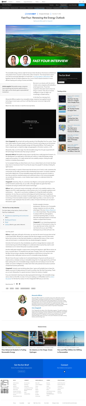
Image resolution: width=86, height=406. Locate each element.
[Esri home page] (4, 2)
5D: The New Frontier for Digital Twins (73, 109)
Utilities (7, 225)
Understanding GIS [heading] (39, 380)
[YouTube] (7, 392)
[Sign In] (83, 1)
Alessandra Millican (39, 21)
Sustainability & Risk (57, 8)
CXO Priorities (23, 8)
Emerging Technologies (39, 8)
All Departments (5, 8)
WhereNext (30, 14)
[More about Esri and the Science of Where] (4, 384)
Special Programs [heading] (61, 380)
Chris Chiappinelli (48, 21)
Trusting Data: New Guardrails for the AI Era (73, 120)
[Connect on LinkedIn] (19, 285)
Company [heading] (48, 380)
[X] (5, 390)
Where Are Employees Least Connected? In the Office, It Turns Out (74, 149)
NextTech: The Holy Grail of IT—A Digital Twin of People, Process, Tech (74, 100)
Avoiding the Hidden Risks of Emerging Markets (73, 139)
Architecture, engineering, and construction (17, 216)
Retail (6, 222)
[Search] (79, 1)
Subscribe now (61, 82)
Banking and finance (10, 220)
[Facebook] (2, 390)
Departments (63, 5)
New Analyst (49, 8)
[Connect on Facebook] (17, 285)
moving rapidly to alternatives (42, 77)
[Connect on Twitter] (14, 285)
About (57, 5)
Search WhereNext (73, 5)
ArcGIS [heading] (14, 380)
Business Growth (14, 8)
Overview (51, 5)
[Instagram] (5, 392)
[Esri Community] (2, 392)
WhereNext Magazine (6, 5)
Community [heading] (26, 380)
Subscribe (81, 5)
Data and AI (30, 8)
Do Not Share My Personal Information (70, 403)
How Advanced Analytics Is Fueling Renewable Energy (14, 351)
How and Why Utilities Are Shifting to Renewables (69, 351)
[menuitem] (17, 383)
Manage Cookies (55, 403)
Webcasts (66, 8)
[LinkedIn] (7, 390)
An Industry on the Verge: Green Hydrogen (41, 351)
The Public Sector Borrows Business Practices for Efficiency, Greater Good (74, 130)
